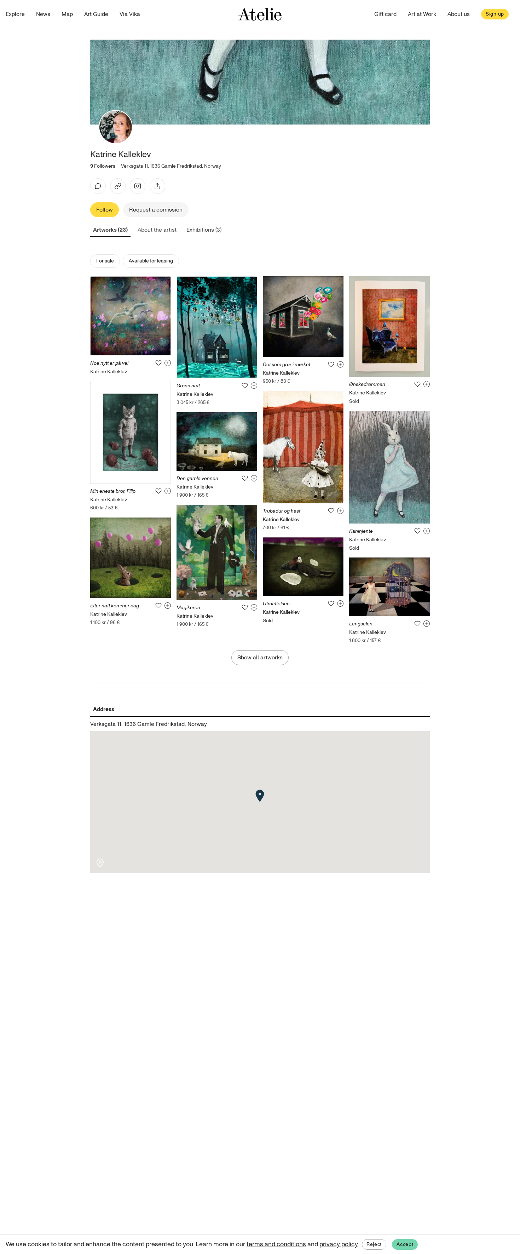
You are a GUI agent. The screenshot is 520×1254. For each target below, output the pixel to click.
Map (67, 14)
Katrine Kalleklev (108, 371)
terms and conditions (276, 1244)
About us (458, 14)
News (43, 14)
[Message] (98, 186)
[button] (259, 796)
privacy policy (338, 1244)
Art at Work (422, 14)
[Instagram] (137, 186)
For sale (105, 261)
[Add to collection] (167, 363)
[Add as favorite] (158, 363)
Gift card (385, 14)
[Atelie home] (260, 14)
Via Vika (130, 14)
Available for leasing (151, 261)
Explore (15, 14)
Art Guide (96, 14)
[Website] (118, 186)
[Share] (157, 186)
